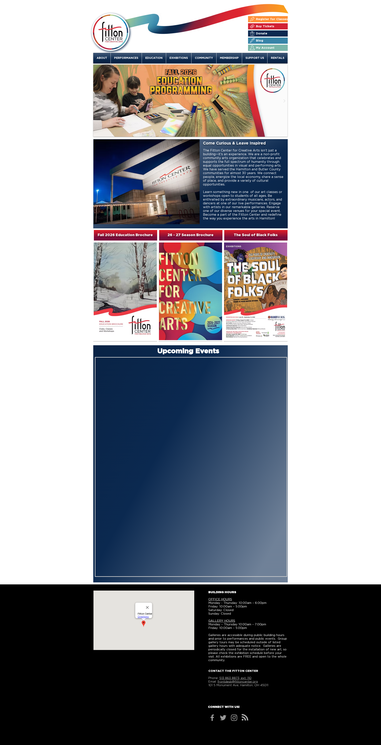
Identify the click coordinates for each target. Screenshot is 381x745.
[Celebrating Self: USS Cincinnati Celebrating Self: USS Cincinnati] (190, 101)
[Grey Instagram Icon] (234, 717)
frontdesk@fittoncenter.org (237, 681)
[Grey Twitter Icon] (223, 717)
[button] (102, 58)
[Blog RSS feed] (245, 717)
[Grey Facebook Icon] (212, 717)
